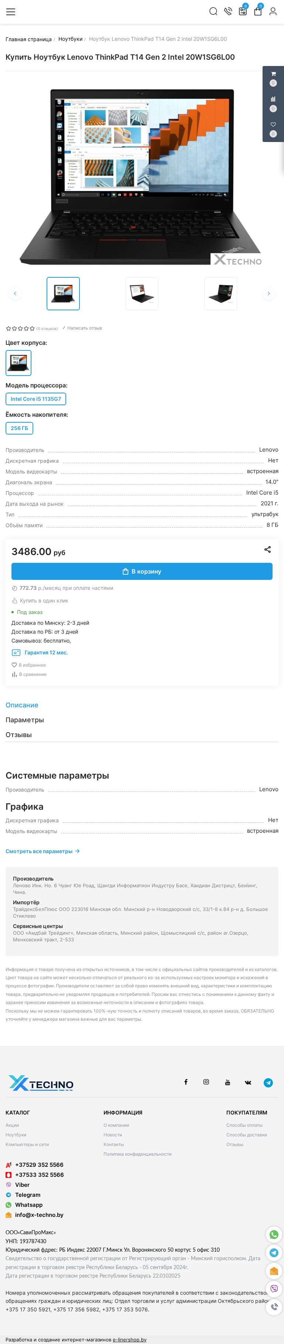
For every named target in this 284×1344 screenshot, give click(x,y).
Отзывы (234, 1144)
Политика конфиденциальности (138, 1154)
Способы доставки (246, 1134)
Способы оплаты (244, 1125)
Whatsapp (29, 1204)
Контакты (114, 1144)
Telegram (27, 1194)
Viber (22, 1184)
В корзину (146, 571)
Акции (12, 1125)
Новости (113, 1134)
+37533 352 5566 (39, 1174)
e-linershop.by (129, 1340)
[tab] (142, 705)
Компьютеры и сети (27, 1144)
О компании (116, 1125)
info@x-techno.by (39, 1214)
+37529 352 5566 (39, 1164)
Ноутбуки (16, 1134)
